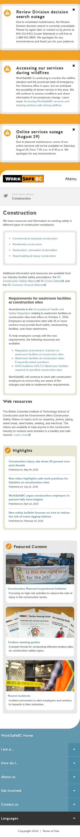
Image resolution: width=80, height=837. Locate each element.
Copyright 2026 (28, 831)
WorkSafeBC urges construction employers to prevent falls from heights (39, 497)
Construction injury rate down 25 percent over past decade (39, 463)
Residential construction (27, 244)
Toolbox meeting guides (24, 642)
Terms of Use (51, 831)
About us (8, 777)
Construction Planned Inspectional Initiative (37, 588)
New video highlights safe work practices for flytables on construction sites (38, 480)
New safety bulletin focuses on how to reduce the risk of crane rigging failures (39, 514)
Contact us (9, 804)
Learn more (21, 434)
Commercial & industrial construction (35, 238)
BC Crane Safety (51, 280)
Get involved (11, 790)
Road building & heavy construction (34, 255)
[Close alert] (73, 10)
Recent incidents (19, 695)
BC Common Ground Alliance (25, 284)
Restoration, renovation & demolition (35, 250)
